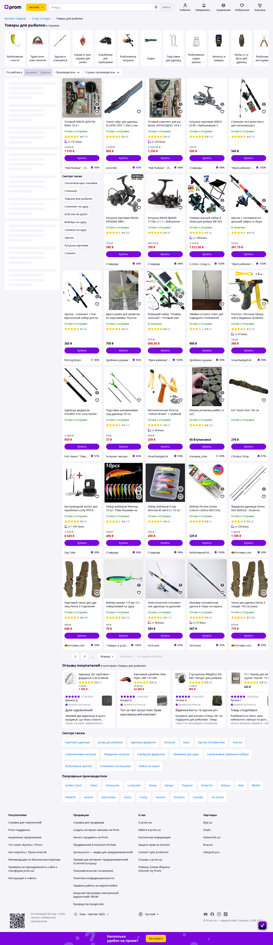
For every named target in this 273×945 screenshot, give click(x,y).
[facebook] (212, 914)
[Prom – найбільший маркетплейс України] (13, 7)
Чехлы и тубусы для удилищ (241, 58)
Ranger (169, 785)
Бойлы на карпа (149, 766)
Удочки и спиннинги (60, 58)
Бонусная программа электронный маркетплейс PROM (95, 894)
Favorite (160, 797)
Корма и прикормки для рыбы (83, 58)
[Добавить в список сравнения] (97, 104)
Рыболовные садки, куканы (196, 58)
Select (94, 785)
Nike (241, 785)
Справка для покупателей (24, 822)
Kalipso (225, 785)
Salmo (127, 797)
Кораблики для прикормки (105, 58)
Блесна (237, 742)
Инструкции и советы (22, 878)
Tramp (143, 797)
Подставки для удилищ (173, 58)
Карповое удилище (77, 742)
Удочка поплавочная (211, 742)
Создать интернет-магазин (90, 830)
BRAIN (256, 785)
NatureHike (108, 797)
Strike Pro (207, 785)
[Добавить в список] (97, 112)
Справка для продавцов (88, 822)
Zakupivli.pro (211, 852)
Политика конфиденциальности (93, 878)
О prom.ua (145, 822)
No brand (218, 797)
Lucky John (134, 785)
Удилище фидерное (143, 742)
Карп (186, 742)
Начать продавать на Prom (90, 837)
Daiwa (153, 785)
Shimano (179, 797)
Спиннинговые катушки (80, 754)
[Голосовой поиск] (156, 7)
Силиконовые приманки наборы (228, 754)
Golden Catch (73, 785)
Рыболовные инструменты (264, 58)
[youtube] (205, 914)
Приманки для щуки (186, 754)
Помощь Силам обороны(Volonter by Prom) (154, 868)
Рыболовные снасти (15, 58)
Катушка (169, 742)
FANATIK (70, 797)
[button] (81, 158)
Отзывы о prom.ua (150, 859)
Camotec (198, 797)
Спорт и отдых (41, 18)
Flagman (187, 785)
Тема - (88, 914)
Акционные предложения (24, 837)
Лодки (151, 58)
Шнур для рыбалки (110, 742)
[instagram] (219, 914)
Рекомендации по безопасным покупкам (34, 859)
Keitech (88, 797)
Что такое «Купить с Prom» (25, 844)
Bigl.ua (207, 822)
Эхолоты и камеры (218, 58)
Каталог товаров (15, 18)
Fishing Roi (112, 785)
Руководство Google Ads (88, 904)
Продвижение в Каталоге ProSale (94, 844)
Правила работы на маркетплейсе (95, 885)
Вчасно (208, 844)
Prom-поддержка (19, 830)
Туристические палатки (37, 58)
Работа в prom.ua (149, 830)
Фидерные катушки (116, 754)
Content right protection (153, 852)
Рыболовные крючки (78, 766)
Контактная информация (154, 837)
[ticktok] (225, 914)
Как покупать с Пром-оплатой (27, 852)
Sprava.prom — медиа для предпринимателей (103, 852)
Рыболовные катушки (128, 58)
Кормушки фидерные (151, 754)
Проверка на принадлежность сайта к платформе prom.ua (32, 868)
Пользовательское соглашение (93, 870)
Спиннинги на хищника (115, 766)
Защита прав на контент (154, 844)
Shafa (206, 830)
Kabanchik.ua (211, 837)
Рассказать (156, 938)
